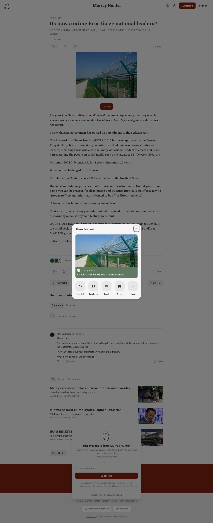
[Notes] (120, 286)
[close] (136, 228)
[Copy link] (80, 286)
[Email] (106, 286)
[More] (133, 286)
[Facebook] (93, 286)
